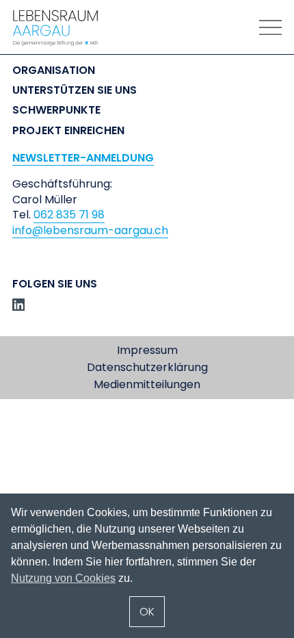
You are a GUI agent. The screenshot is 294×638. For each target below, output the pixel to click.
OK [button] (147, 612)
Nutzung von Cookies (63, 578)
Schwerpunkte (56, 110)
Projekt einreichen (68, 130)
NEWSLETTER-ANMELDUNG (83, 158)
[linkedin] (18, 304)
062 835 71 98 (69, 214)
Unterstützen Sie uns (74, 90)
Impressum (147, 350)
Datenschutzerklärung (147, 367)
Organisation (53, 70)
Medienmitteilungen (147, 384)
